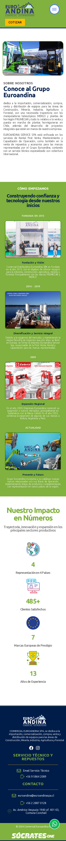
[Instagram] (38, 748)
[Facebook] (31, 748)
